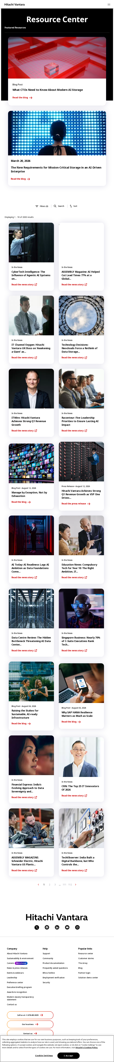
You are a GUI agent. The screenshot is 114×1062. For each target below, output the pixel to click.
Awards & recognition (17, 992)
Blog (80, 968)
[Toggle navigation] (108, 4)
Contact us (12, 1004)
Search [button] (61, 206)
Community (48, 958)
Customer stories (86, 958)
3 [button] (55, 884)
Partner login (84, 972)
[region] (57, 1048)
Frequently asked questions (55, 968)
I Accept (68, 1055)
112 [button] (70, 884)
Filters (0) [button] (44, 206)
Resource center (85, 953)
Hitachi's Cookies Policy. (86, 1047)
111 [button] (64, 884)
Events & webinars (15, 972)
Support (46, 953)
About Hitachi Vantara (17, 953)
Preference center (15, 982)
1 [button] (44, 884)
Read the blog (20, 97)
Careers (10, 963)
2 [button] (49, 884)
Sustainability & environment (20, 958)
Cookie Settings (44, 1055)
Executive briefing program (19, 987)
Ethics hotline (49, 972)
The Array (82, 963)
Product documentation (53, 963)
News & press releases (17, 968)
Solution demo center (88, 977)
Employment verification (54, 977)
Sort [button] (75, 206)
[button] (38, 884)
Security (46, 982)
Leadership (12, 977)
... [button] (59, 884)
